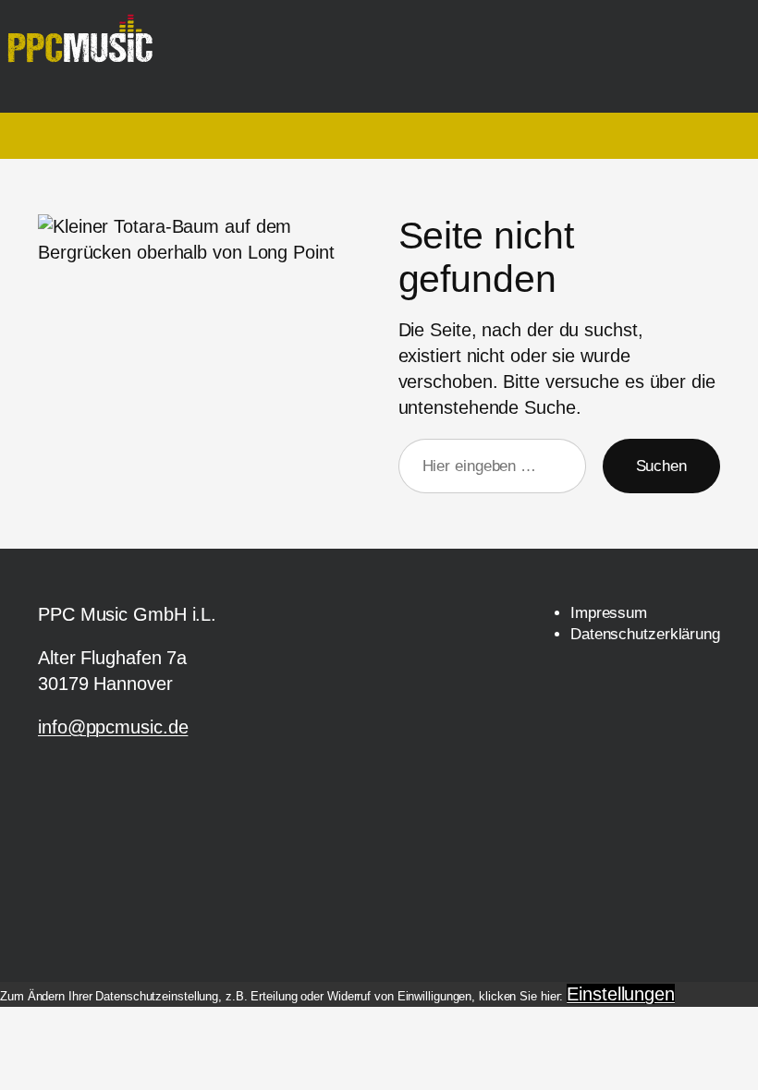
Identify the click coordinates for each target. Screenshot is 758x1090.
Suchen (661, 466)
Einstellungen (621, 994)
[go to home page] (87, 47)
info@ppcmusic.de (113, 727)
